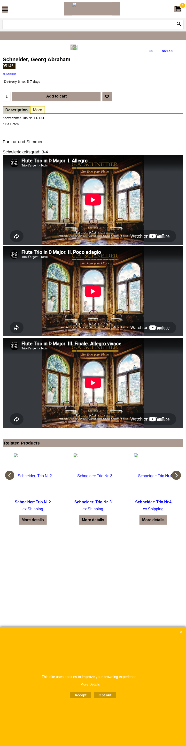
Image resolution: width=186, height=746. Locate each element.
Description (16, 110)
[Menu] (5, 9)
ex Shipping (9, 73)
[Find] (179, 24)
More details (33, 520)
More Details (90, 684)
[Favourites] (107, 96)
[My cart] (177, 9)
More (37, 110)
